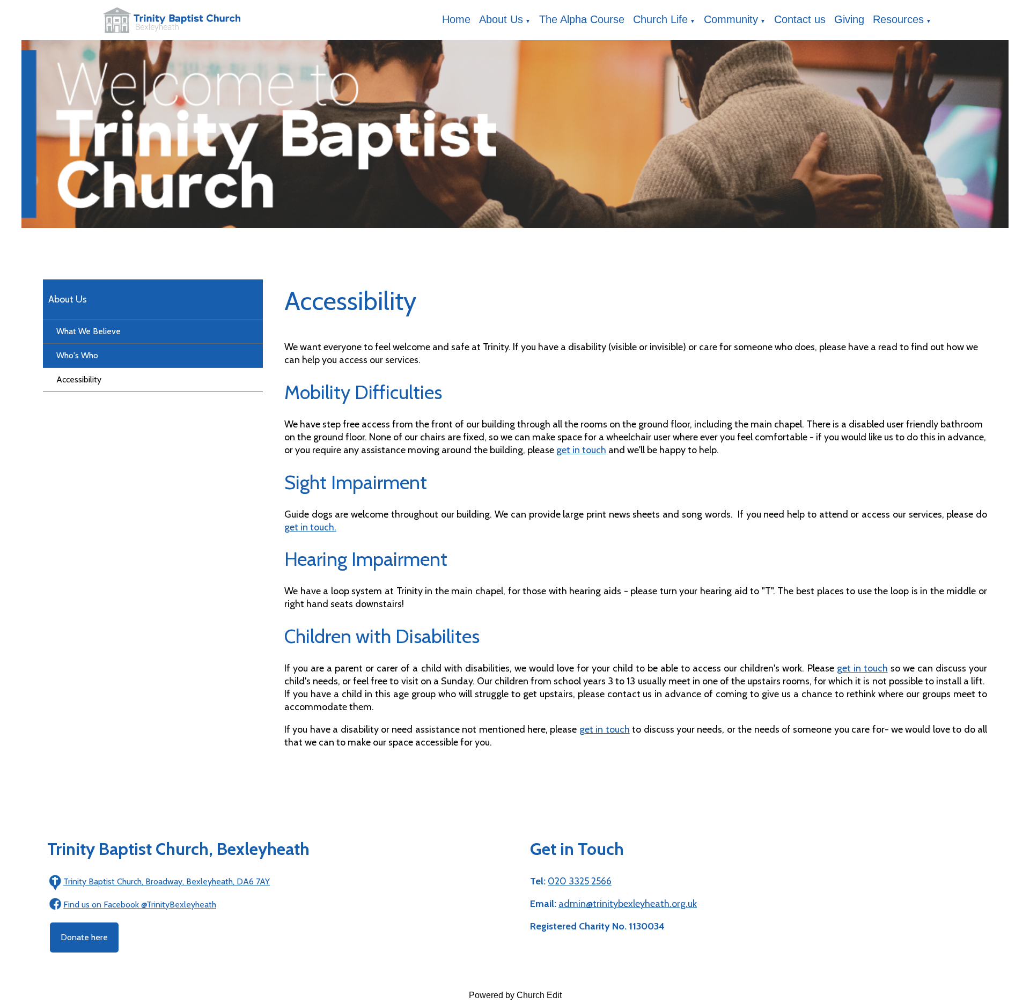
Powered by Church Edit (515, 995)
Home (456, 19)
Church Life (660, 19)
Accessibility (78, 379)
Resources (898, 19)
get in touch (581, 450)
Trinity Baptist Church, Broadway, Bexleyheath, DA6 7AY (166, 881)
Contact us (800, 19)
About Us (501, 19)
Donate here (84, 937)
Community (731, 19)
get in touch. (310, 527)
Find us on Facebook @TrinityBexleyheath (139, 904)
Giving (849, 19)
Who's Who (77, 355)
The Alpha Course (581, 19)
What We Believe (88, 331)
